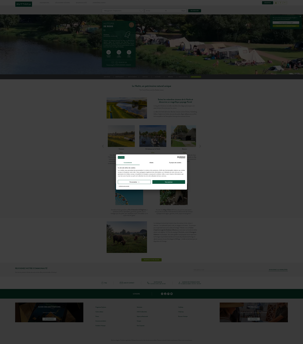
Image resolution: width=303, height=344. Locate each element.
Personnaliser (133, 182)
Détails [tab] (151, 162)
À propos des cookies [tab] (175, 162)
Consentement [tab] (128, 162)
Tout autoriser (169, 182)
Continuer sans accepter (124, 186)
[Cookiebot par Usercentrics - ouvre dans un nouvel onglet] (178, 157)
